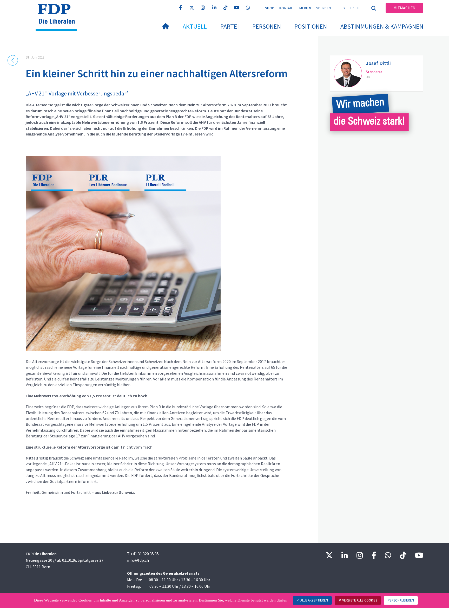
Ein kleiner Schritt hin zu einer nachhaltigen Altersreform (157, 73)
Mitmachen (404, 7)
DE (345, 8)
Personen (266, 26)
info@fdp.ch (138, 560)
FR (352, 8)
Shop (269, 8)
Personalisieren (401, 600)
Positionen (310, 26)
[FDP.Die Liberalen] (58, 10)
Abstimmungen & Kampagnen (381, 26)
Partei (229, 26)
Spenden (323, 8)
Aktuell (195, 26)
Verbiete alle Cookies (359, 600)
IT (358, 8)
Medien (305, 8)
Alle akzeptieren (314, 600)
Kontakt (286, 8)
